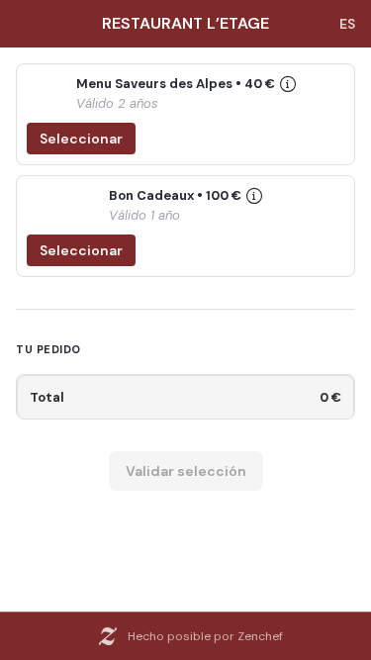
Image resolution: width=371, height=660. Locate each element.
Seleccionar (81, 138)
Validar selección (186, 471)
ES (347, 24)
